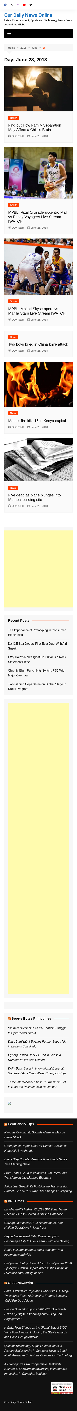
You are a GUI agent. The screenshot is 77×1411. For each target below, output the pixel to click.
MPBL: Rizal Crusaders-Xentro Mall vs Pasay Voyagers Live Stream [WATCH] (37, 216)
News (13, 337)
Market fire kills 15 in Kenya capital (37, 421)
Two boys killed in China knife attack (38, 344)
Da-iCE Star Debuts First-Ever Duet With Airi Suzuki (37, 646)
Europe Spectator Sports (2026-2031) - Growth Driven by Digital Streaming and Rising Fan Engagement (35, 1314)
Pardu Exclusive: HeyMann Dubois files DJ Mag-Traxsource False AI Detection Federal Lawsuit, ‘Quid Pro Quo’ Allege (36, 1296)
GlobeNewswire (20, 1283)
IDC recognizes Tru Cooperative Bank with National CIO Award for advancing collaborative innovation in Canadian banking (35, 1369)
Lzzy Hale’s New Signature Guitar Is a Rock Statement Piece (37, 660)
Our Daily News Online (28, 15)
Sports (13, 205)
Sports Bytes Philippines (31, 1018)
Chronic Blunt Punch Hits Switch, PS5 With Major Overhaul (36, 673)
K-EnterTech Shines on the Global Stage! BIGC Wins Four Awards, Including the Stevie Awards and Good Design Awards (35, 1332)
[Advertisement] (38, 568)
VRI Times (16, 1201)
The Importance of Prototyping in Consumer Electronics (37, 633)
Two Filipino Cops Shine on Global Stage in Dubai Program (37, 687)
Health (13, 117)
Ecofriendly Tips (21, 1124)
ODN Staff (18, 136)
